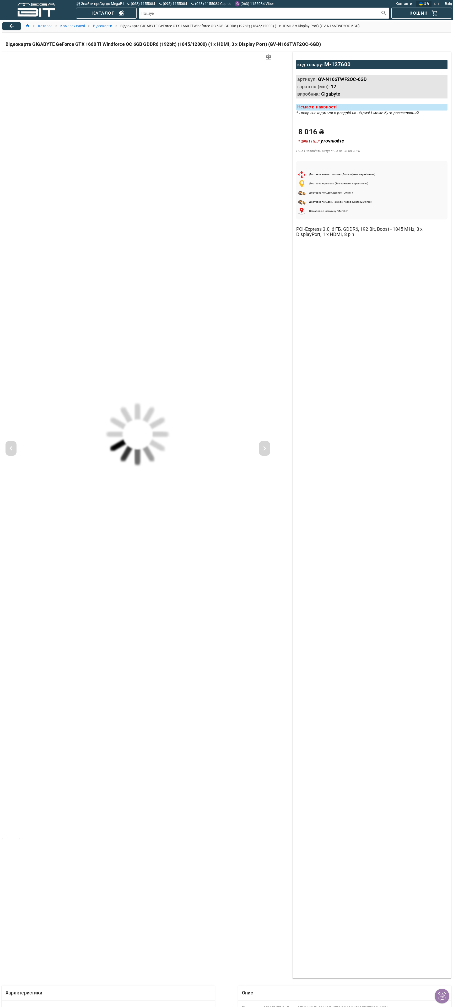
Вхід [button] (448, 4)
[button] (442, 996)
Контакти (404, 4)
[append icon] (384, 13)
